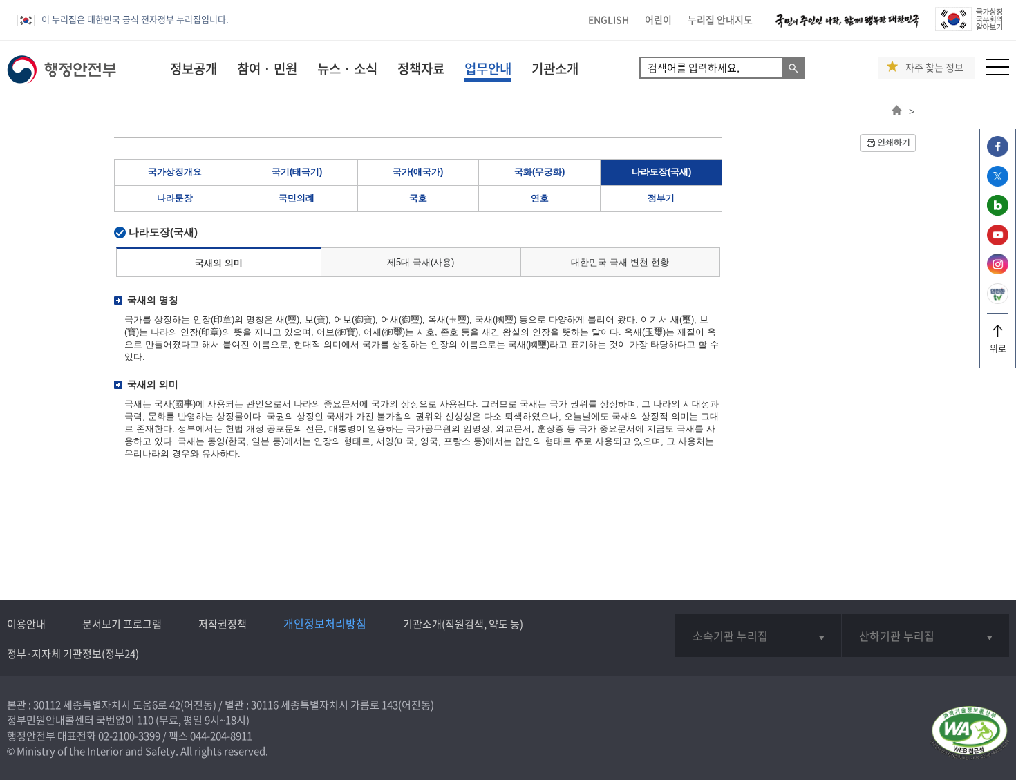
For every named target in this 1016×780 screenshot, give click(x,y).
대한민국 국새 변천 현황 (620, 262)
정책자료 (420, 68)
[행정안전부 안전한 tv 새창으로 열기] (997, 300)
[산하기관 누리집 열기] (925, 635)
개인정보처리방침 (324, 623)
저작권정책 (222, 623)
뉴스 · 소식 (347, 68)
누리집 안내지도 (720, 19)
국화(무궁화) (539, 172)
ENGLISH (608, 19)
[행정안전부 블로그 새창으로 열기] (997, 211)
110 (145, 719)
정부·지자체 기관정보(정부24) (73, 653)
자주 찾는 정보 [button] (934, 67)
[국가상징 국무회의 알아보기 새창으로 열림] (968, 27)
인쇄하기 (893, 142)
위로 (998, 347)
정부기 (661, 198)
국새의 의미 (219, 263)
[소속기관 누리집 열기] (758, 635)
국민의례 (296, 198)
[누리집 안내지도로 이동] (997, 71)
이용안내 (26, 623)
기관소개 (554, 68)
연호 (540, 198)
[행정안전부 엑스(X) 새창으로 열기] (997, 182)
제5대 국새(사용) (420, 262)
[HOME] (897, 111)
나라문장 (175, 198)
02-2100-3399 (129, 735)
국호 (418, 198)
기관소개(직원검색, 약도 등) (463, 623)
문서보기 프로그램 (122, 623)
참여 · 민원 (267, 68)
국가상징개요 (175, 172)
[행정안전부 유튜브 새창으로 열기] (997, 241)
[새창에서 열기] (969, 734)
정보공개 (193, 68)
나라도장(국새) (661, 172)
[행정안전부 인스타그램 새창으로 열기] (997, 270)
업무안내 (487, 68)
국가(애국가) (418, 172)
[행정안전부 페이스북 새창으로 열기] (997, 153)
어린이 (658, 19)
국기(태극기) (297, 172)
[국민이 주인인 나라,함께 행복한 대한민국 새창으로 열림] (847, 27)
